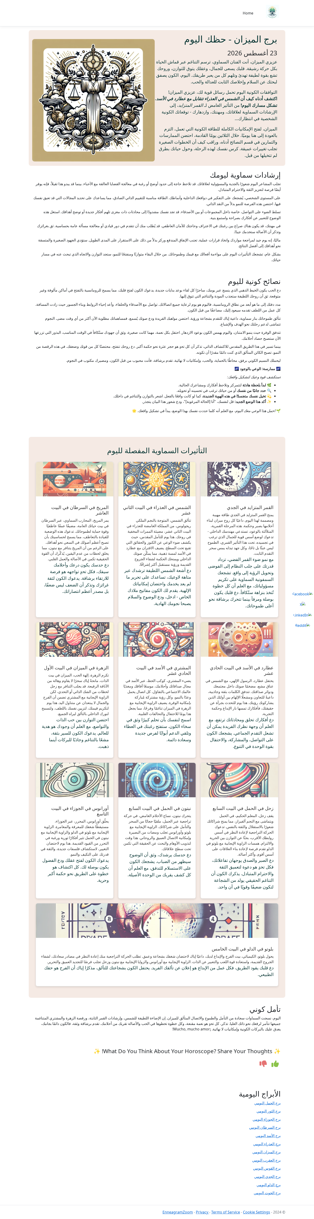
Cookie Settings (256, 1212)
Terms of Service (225, 1212)
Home (248, 13)
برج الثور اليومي (269, 1111)
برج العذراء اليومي (267, 1143)
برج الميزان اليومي (266, 1151)
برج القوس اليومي (267, 1168)
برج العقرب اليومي (266, 1160)
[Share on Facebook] (302, 594)
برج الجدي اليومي (267, 1176)
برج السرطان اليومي (265, 1127)
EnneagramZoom (178, 1212)
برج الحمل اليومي (267, 1103)
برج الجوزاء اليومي (267, 1119)
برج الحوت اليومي (267, 1192)
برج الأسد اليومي (268, 1135)
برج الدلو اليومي (269, 1184)
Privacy (202, 1212)
